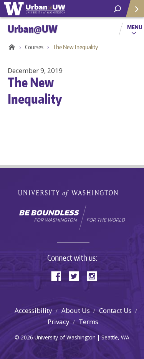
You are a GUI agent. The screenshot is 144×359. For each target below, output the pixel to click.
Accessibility (33, 310)
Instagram (94, 275)
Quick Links (134, 8)
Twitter (77, 275)
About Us (75, 310)
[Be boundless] (72, 217)
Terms (88, 321)
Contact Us (115, 310)
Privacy (59, 321)
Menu (134, 26)
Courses (34, 47)
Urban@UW (34, 8)
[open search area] (117, 9)
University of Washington (72, 192)
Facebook (59, 275)
